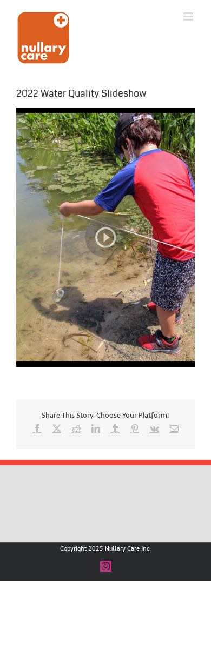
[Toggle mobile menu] (189, 16)
